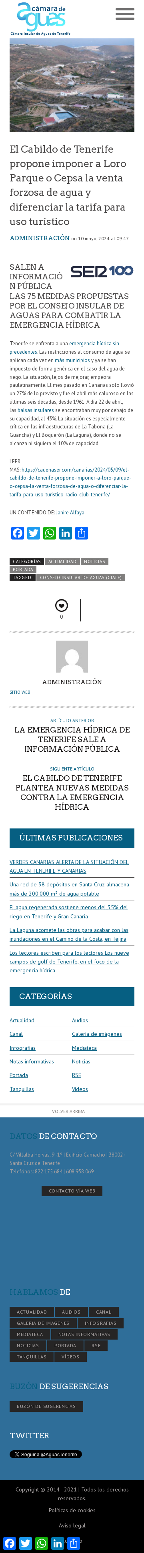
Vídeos (80, 1089)
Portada (23, 569)
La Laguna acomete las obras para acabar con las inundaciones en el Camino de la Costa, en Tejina (69, 934)
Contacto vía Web (72, 1191)
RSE (76, 1075)
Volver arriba (68, 1111)
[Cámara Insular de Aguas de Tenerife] (41, 19)
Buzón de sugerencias (46, 1406)
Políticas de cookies (72, 1510)
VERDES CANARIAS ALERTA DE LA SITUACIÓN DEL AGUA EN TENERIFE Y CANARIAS (69, 866)
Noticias (94, 561)
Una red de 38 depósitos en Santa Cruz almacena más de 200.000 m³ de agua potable (69, 889)
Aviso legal (72, 1525)
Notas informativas (32, 1061)
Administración (40, 238)
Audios (80, 1020)
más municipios (72, 360)
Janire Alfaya (70, 512)
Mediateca (84, 1047)
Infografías (23, 1047)
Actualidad (62, 561)
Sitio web (20, 692)
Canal (16, 1033)
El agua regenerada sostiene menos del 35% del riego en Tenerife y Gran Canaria (69, 912)
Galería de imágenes (97, 1033)
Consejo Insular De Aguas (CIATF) (81, 577)
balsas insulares (36, 410)
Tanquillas (22, 1089)
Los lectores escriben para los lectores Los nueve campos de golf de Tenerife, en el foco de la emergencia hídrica (69, 961)
